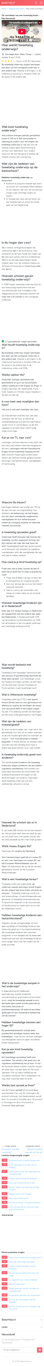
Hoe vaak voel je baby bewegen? (22, 1262)
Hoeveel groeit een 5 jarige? (20, 1194)
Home (4, 9)
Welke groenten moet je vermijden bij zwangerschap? (24, 1289)
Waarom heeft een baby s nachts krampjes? (22, 1267)
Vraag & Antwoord (16, 9)
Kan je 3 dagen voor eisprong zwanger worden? (24, 1188)
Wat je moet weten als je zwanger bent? (25, 1257)
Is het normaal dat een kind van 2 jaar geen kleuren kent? (23, 1208)
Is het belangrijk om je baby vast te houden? (23, 1166)
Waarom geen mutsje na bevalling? (23, 1178)
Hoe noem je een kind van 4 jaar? (22, 1183)
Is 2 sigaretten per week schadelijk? (23, 1280)
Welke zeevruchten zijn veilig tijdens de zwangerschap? (25, 1172)
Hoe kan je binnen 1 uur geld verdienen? (25, 1202)
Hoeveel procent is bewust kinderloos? (24, 1160)
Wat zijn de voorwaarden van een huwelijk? (22, 1300)
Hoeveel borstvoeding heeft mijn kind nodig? (24, 1274)
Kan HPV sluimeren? (17, 1284)
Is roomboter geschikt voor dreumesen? (25, 1295)
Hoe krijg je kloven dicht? (19, 1198)
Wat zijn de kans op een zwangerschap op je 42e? (24, 1307)
